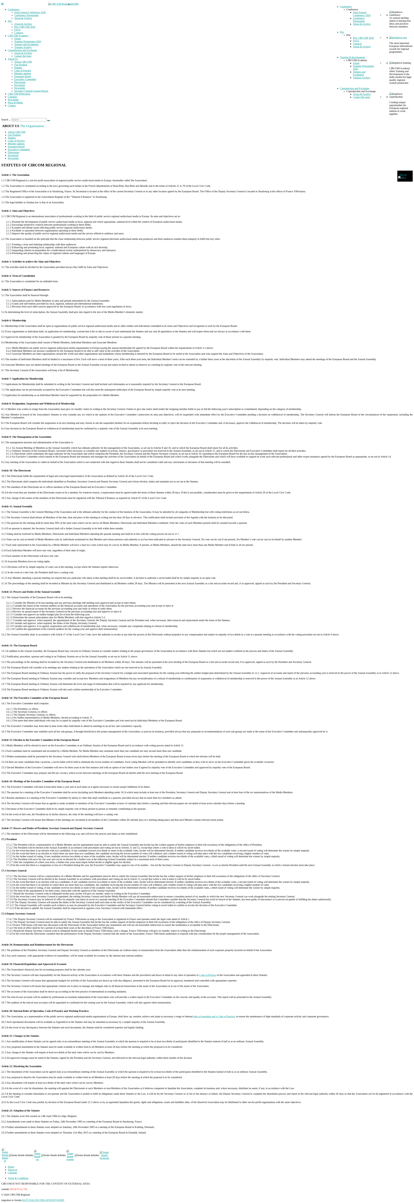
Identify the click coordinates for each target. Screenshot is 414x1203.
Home (11, 1166)
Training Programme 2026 (27, 41)
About (17, 38)
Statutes (18, 67)
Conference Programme (26, 15)
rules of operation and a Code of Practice (214, 1016)
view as (403, 174)
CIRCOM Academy (18, 35)
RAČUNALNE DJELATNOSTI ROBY (43, 1200)
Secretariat (19, 85)
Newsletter (19, 88)
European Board (22, 76)
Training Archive (23, 47)
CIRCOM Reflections (19, 94)
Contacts (18, 32)
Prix (10, 21)
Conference (14, 9)
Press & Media (15, 102)
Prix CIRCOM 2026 (24, 27)
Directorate (20, 82)
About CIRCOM (23, 61)
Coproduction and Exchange (22, 50)
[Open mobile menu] (2, 4)
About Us (13, 59)
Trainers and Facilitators (26, 44)
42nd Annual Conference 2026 (30, 12)
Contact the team (22, 56)
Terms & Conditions (18, 1178)
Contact (12, 105)
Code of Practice (22, 70)
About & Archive (23, 18)
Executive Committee (25, 79)
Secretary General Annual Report (31, 91)
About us (12, 1169)
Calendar (12, 96)
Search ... (6, 119)
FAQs (17, 29)
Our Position (20, 64)
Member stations (22, 73)
